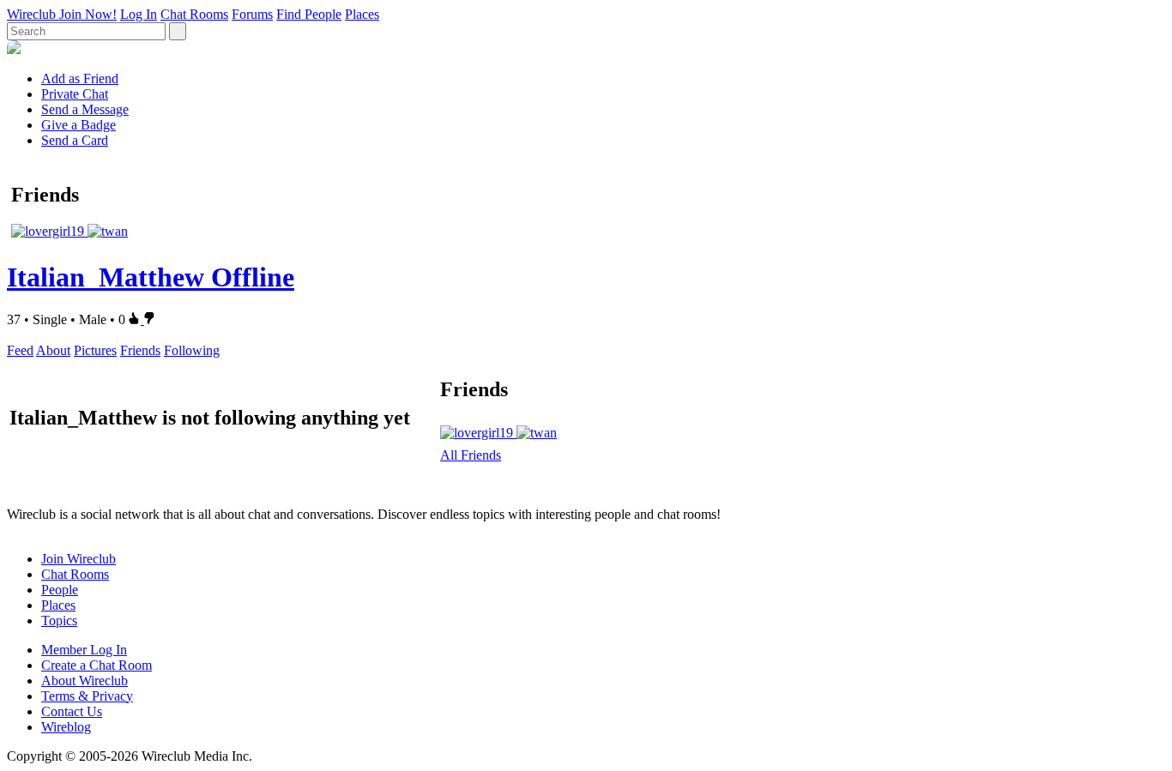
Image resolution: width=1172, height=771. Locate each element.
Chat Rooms (194, 14)
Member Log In (84, 649)
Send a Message (85, 109)
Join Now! (88, 14)
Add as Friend (79, 78)
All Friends (470, 455)
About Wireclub (84, 680)
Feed (20, 350)
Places (362, 14)
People (59, 589)
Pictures (95, 350)
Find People (308, 14)
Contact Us (71, 711)
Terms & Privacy (87, 696)
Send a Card (74, 140)
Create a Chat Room (96, 665)
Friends (140, 350)
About (53, 350)
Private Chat (74, 94)
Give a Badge (78, 124)
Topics (59, 620)
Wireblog (66, 727)
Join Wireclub (78, 558)
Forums (252, 14)
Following (192, 350)
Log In (138, 14)
